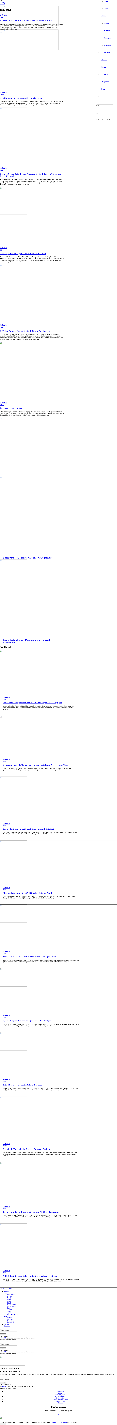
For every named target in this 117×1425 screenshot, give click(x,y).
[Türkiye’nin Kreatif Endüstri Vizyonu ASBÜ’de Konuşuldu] (13, 1177)
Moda (9, 1301)
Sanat (5, 1293)
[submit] (0, 1329)
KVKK (4, 1338)
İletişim (60, 1393)
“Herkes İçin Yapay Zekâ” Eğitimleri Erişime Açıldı (28, 893)
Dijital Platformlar (12, 1314)
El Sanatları (10, 1322)
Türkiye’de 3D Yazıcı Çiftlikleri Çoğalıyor (27, 557)
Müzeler (9, 1317)
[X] (4, 3)
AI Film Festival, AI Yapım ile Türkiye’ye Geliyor (24, 98)
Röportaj (6, 1324)
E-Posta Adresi (4, 1330)
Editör (2, 17)
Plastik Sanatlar (11, 1304)
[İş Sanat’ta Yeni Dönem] (13, 444)
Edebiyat (9, 1296)
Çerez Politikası (60, 1398)
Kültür (5, 1316)
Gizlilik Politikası (60, 1396)
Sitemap (60, 1403)
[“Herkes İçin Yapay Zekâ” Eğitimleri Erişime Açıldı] (13, 858)
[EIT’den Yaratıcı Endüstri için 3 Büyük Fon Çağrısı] (13, 369)
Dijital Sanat (10, 1294)
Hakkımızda (60, 1391)
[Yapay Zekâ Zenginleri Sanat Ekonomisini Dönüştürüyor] (13, 794)
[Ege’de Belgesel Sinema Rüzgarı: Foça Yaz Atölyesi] (13, 986)
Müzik (9, 1303)
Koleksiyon (10, 1321)
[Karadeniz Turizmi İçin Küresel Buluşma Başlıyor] (13, 1114)
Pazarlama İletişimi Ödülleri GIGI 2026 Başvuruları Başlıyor (32, 703)
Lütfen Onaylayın (5, 1336)
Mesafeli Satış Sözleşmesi (60, 1399)
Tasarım (9, 1311)
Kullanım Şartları (60, 1394)
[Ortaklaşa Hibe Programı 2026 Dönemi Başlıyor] (13, 291)
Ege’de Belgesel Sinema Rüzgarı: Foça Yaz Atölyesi (27, 1021)
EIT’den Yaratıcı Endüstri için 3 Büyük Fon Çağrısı (25, 331)
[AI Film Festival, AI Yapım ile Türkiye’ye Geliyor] (13, 134)
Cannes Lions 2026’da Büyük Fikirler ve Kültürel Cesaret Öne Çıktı (35, 765)
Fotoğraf (9, 1298)
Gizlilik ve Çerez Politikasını (58, 1422)
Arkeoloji (10, 1319)
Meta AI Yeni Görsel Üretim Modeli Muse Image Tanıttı (29, 957)
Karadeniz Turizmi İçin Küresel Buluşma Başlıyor (27, 1149)
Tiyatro (9, 1313)
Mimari (9, 1299)
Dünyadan (7, 1326)
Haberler (3, 92)
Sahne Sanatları (11, 1306)
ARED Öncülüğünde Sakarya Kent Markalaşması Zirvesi (30, 1276)
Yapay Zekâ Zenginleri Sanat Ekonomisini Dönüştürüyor (30, 829)
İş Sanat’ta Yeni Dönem (11, 408)
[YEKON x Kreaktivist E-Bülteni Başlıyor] (13, 1050)
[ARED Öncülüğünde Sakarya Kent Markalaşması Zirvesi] (13, 1241)
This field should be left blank (8, 1339)
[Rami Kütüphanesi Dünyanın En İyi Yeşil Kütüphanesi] (13, 577)
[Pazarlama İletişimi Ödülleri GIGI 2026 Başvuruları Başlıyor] (13, 668)
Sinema (9, 1309)
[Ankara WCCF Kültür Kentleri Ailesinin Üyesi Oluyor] (13, 58)
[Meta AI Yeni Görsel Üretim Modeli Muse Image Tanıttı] (13, 922)
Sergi (8, 1308)
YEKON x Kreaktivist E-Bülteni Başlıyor (22, 1085)
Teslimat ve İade (60, 1401)
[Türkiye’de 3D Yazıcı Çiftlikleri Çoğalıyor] (13, 495)
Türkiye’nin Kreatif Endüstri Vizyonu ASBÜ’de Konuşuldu (31, 1212)
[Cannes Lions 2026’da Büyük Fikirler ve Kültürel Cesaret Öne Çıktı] (13, 730)
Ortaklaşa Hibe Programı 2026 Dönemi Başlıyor (23, 253)
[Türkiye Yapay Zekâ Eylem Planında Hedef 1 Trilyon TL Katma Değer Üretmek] (13, 214)
